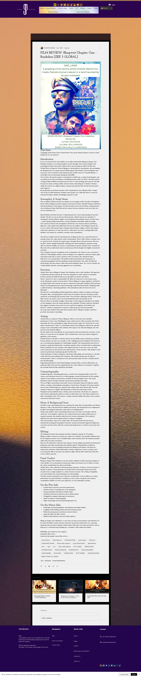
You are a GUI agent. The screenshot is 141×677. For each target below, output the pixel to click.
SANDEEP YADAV (68, 553)
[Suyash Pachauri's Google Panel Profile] (58, 5)
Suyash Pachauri (46, 540)
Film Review (92, 540)
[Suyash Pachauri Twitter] (106, 665)
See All (107, 577)
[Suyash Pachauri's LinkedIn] (68, 5)
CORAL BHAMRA (46, 553)
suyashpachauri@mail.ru (109, 642)
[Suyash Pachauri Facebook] (120, 665)
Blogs (34, 37)
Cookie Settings (124, 674)
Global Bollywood (57, 540)
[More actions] (100, 48)
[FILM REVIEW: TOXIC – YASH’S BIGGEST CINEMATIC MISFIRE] (44, 586)
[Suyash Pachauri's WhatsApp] (81, 5)
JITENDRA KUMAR (47, 550)
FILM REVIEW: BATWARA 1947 (96, 596)
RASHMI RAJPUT (73, 550)
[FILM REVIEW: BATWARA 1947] (97, 586)
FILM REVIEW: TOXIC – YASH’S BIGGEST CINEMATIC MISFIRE (42, 596)
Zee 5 (54, 546)
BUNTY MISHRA (80, 553)
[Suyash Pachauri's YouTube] (74, 5)
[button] (83, 8)
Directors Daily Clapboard (63, 543)
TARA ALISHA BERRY (87, 550)
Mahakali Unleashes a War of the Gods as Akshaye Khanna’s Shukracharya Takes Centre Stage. (70, 596)
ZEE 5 (43, 546)
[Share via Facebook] (41, 566)
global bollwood (92, 543)
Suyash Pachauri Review (79, 543)
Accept (134, 674)
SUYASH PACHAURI (69, 540)
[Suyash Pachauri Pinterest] (112, 665)
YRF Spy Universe (45, 37)
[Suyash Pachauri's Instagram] (64, 5)
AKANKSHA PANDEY (93, 553)
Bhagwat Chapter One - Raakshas (50, 556)
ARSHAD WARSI (89, 546)
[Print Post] (57, 566)
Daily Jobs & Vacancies (85, 37)
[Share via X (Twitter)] (45, 566)
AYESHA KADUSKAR (60, 550)
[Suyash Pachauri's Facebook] (71, 5)
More (98, 37)
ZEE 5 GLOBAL (77, 546)
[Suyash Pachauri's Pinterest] (78, 5)
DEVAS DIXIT (57, 553)
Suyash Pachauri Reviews (59, 560)
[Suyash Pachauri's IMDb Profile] (55, 5)
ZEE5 (48, 546)
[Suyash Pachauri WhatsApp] (117, 665)
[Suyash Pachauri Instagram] (103, 665)
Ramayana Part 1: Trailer (64, 37)
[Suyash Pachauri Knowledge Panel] (101, 665)
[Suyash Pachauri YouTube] (114, 665)
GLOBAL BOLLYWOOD (48, 543)
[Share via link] (53, 566)
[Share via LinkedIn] (49, 566)
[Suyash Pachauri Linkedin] (109, 665)
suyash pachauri (82, 540)
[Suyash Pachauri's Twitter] (61, 5)
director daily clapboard (65, 546)
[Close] (139, 674)
